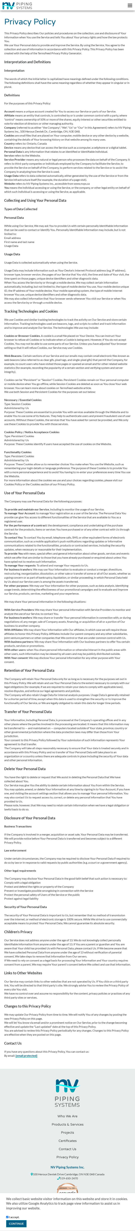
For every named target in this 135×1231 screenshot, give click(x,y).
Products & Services (67, 1124)
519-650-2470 (69, 1178)
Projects (67, 1133)
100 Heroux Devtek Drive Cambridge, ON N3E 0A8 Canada (68, 1174)
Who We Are (67, 1116)
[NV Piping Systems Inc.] (68, 1095)
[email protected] (26, 1055)
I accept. (14, 1217)
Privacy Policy (67, 1157)
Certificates (68, 1141)
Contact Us (67, 1149)
